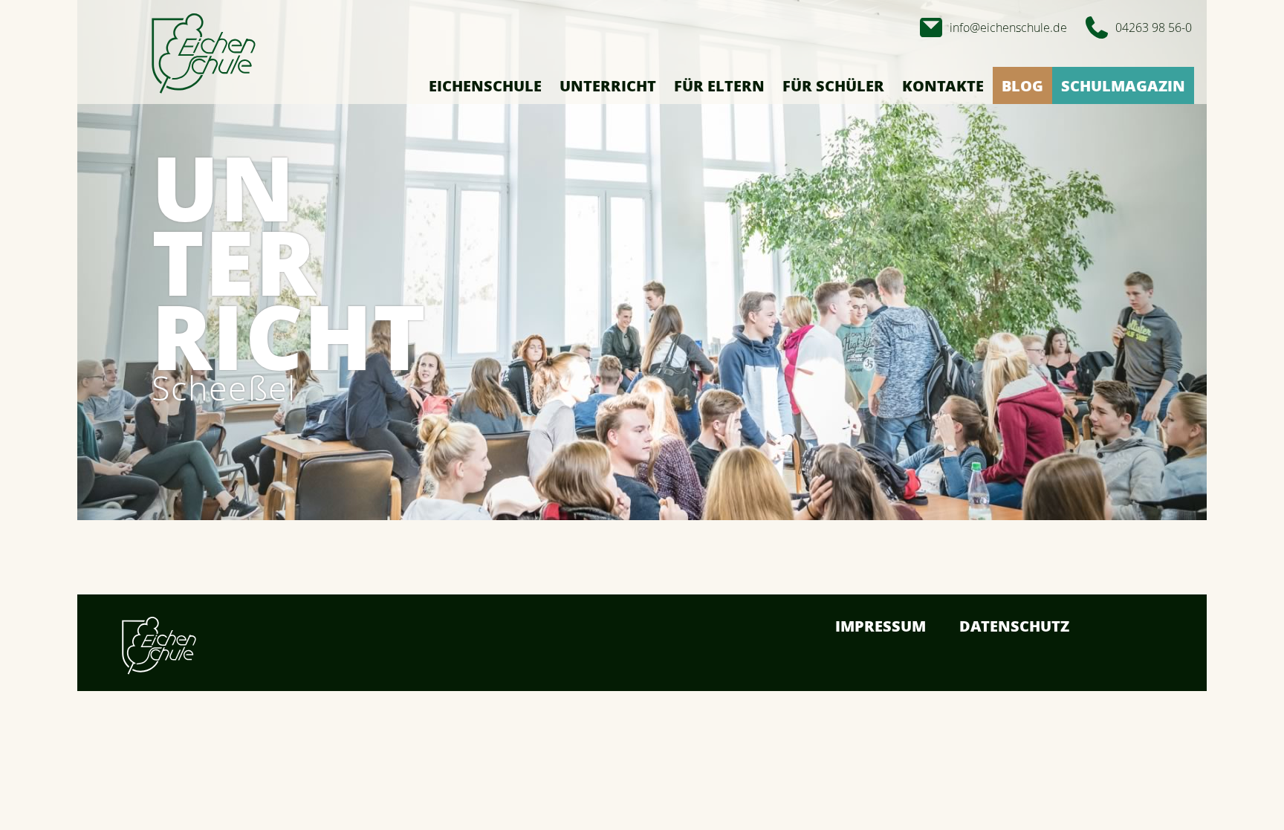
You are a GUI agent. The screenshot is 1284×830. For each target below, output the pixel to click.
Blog (1022, 85)
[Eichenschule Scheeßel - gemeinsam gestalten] (204, 54)
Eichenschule (485, 85)
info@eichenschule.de (1008, 27)
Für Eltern (719, 85)
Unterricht (608, 85)
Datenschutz (1014, 626)
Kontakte (943, 85)
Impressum (880, 626)
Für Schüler (833, 85)
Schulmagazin (1123, 85)
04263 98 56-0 (1153, 27)
